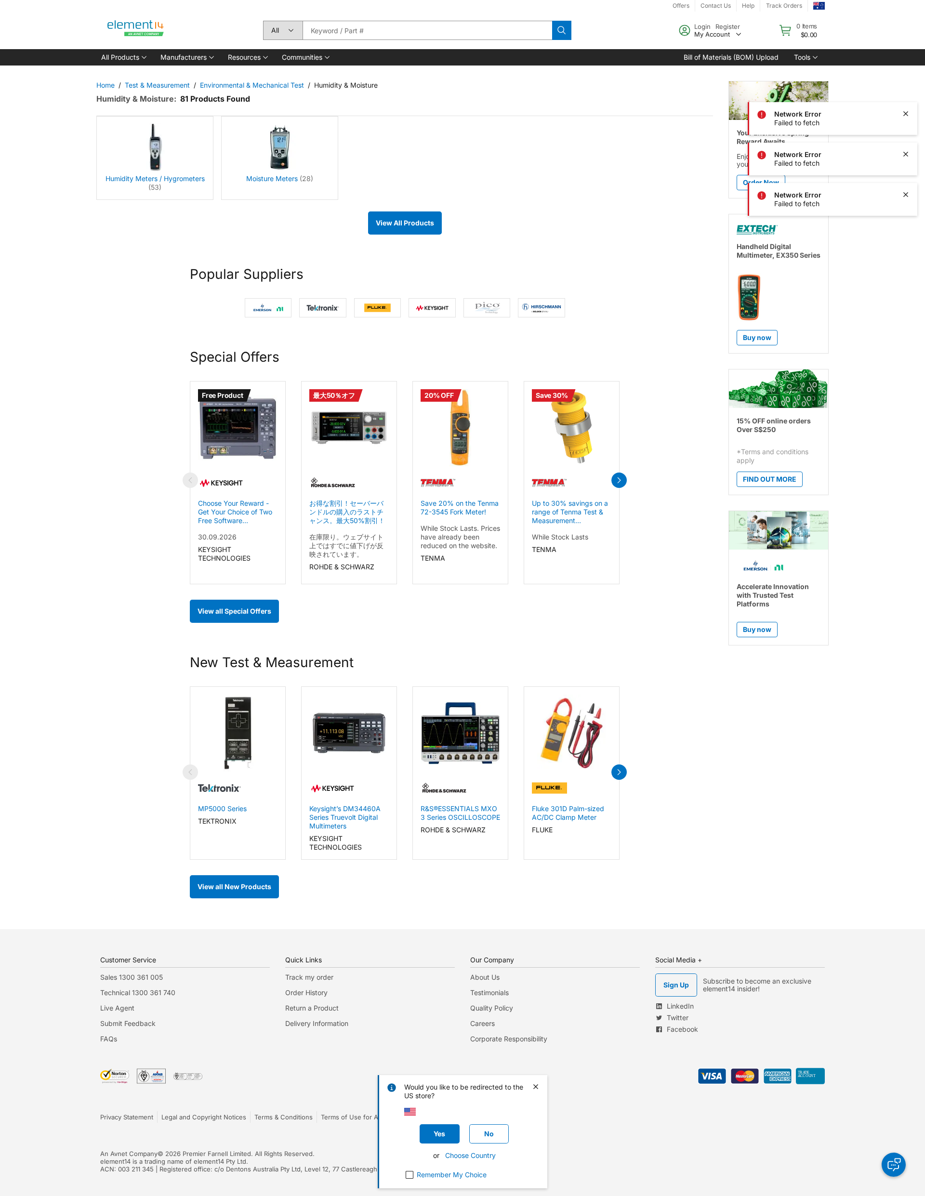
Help (748, 5)
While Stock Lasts (560, 537)
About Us (485, 977)
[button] (123, 57)
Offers (681, 5)
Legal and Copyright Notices (203, 1117)
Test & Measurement (157, 85)
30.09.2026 (217, 537)
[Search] (561, 30)
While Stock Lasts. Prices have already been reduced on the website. (460, 537)
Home (105, 85)
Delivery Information (316, 1023)
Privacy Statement (126, 1117)
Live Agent (117, 1008)
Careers (482, 1023)
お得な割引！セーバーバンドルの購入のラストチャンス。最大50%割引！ (347, 512)
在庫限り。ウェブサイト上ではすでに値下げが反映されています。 (346, 545)
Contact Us (715, 5)
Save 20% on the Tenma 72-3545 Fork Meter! (460, 507)
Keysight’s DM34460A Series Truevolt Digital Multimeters (345, 817)
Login (702, 26)
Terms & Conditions (283, 1117)
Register (727, 26)
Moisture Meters (272, 178)
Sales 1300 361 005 (131, 977)
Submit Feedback (128, 1023)
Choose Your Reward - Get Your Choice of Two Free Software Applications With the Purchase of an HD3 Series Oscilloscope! (235, 512)
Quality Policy (491, 1008)
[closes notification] (905, 32)
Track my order (309, 977)
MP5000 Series (222, 808)
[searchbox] (427, 30)
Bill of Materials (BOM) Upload (731, 57)
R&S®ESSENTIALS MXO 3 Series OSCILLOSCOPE (460, 812)
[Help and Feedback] (894, 1165)
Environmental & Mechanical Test (252, 85)
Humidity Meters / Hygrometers (155, 178)
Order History (306, 992)
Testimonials (489, 992)
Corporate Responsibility (508, 1039)
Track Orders (784, 5)
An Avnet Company (129, 1153)
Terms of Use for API (352, 1117)
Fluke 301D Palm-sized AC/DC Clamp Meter (568, 812)
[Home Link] (136, 30)
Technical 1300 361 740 (137, 992)
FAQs (108, 1039)
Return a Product (312, 1008)
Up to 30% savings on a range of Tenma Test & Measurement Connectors (570, 512)
